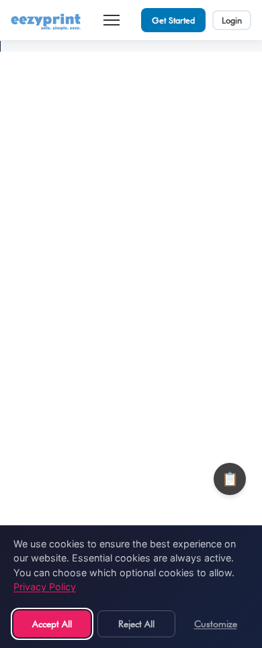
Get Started (173, 20)
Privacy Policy (44, 586)
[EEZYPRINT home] (46, 20)
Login (232, 20)
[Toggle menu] (111, 20)
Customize (215, 623)
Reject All (136, 623)
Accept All (52, 623)
